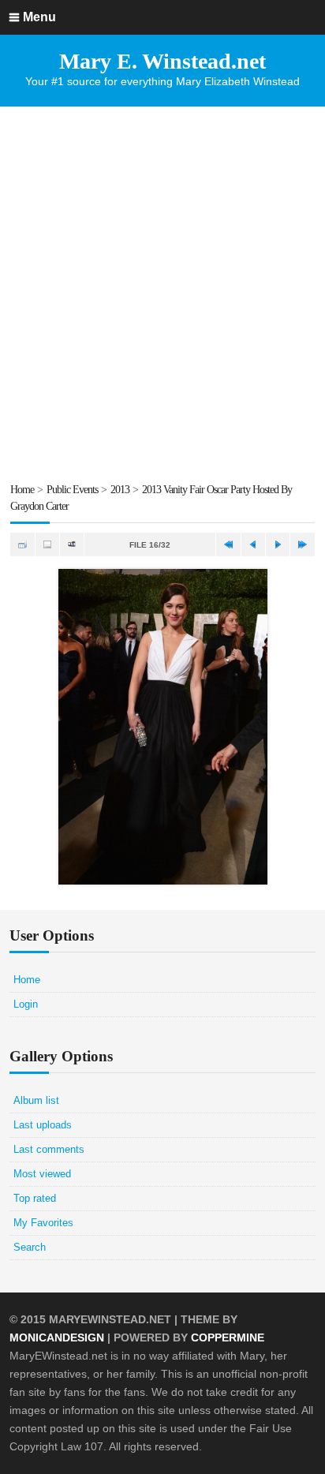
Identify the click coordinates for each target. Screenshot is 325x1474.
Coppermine (227, 1337)
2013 (119, 490)
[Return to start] (228, 544)
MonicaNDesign (56, 1337)
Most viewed (42, 1174)
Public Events (72, 490)
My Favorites (43, 1223)
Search (29, 1247)
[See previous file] (253, 544)
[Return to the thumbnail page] (22, 544)
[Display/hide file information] (47, 544)
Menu (39, 17)
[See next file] (278, 544)
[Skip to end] (302, 544)
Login (25, 1004)
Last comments (48, 1149)
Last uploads (42, 1125)
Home (22, 490)
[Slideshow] (72, 544)
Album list (36, 1100)
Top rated (34, 1198)
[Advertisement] (162, 293)
